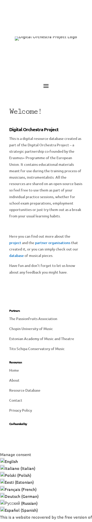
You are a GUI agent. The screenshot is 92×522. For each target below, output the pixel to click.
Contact (15, 400)
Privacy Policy (20, 410)
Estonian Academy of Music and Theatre (41, 338)
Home (14, 370)
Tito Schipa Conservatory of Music (37, 348)
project (15, 242)
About (14, 380)
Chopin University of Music (31, 328)
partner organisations (52, 242)
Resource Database (24, 390)
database (16, 255)
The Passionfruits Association (33, 318)
